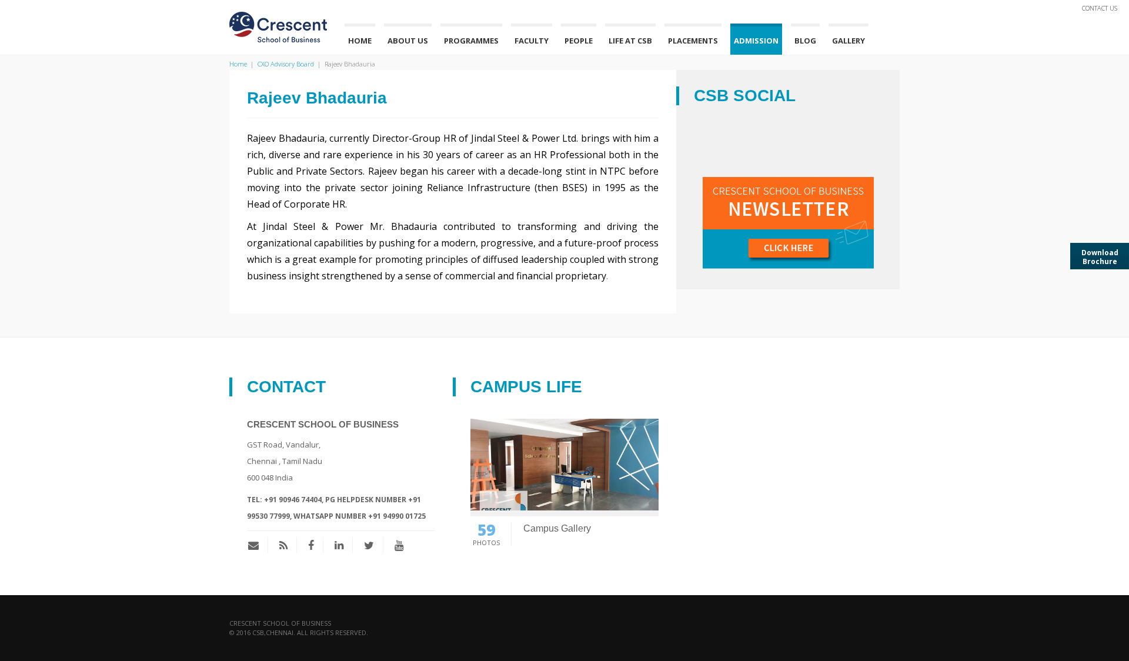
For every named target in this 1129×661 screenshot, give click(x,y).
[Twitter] (369, 545)
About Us (408, 40)
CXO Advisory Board (286, 63)
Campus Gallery (557, 528)
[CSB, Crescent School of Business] (278, 25)
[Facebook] (311, 545)
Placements (693, 40)
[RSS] (283, 545)
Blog (805, 40)
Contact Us (1099, 8)
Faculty (532, 40)
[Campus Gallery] (564, 463)
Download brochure (1099, 257)
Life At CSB (630, 40)
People (578, 40)
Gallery (848, 40)
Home (360, 40)
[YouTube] (399, 545)
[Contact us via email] (258, 545)
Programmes (471, 40)
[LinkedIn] (339, 545)
